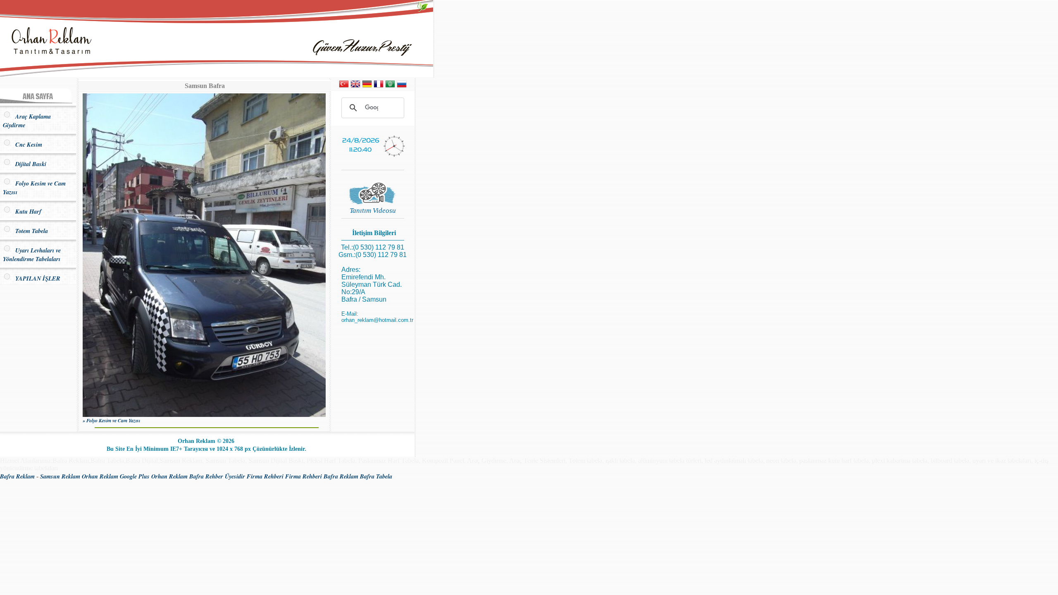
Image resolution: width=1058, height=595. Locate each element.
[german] (367, 86)
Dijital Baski (28, 163)
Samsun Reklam (60, 476)
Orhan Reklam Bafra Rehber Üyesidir (198, 476)
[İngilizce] (355, 86)
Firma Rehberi (265, 476)
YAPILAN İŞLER (35, 278)
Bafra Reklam (17, 476)
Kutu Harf (26, 211)
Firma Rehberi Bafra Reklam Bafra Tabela (338, 476)
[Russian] (402, 86)
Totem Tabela (29, 230)
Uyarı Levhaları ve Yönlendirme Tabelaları (32, 254)
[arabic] (390, 86)
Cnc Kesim (26, 144)
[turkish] (344, 86)
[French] (379, 86)
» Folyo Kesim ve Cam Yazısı (111, 420)
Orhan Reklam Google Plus (116, 476)
